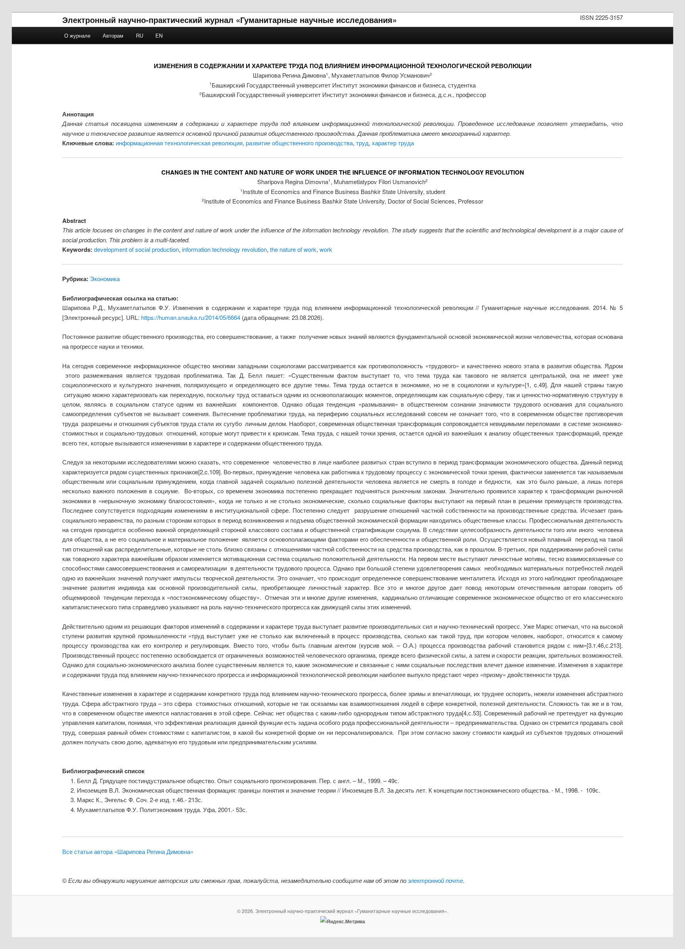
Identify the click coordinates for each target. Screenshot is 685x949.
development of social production (136, 249)
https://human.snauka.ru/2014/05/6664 (190, 317)
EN (159, 35)
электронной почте (435, 880)
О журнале (77, 35)
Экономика (105, 278)
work (326, 249)
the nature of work (293, 249)
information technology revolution (224, 249)
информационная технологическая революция (179, 143)
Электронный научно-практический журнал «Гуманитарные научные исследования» (229, 19)
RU (139, 35)
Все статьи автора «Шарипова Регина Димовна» (127, 851)
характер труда (393, 143)
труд (362, 143)
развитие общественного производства (299, 143)
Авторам (113, 35)
